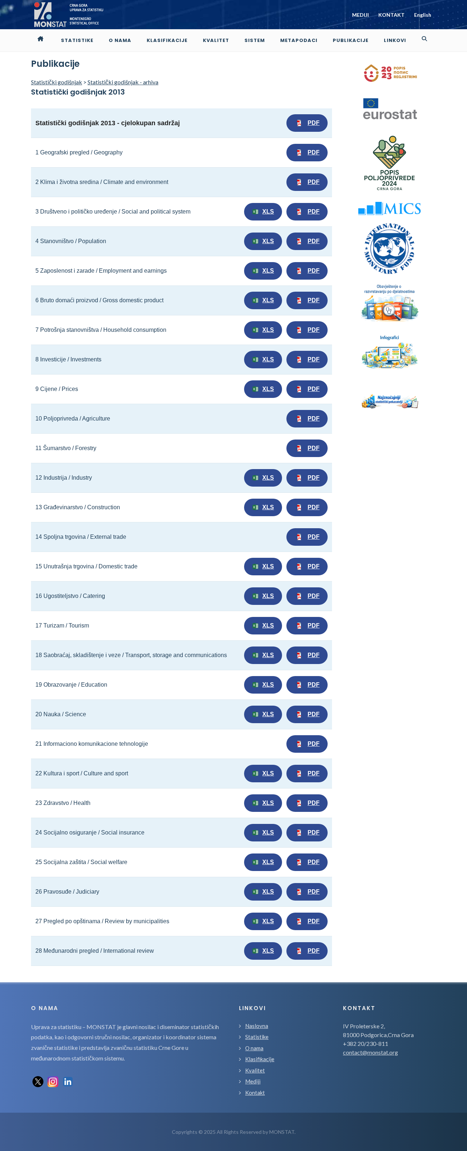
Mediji (252, 1081)
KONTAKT (391, 15)
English (422, 15)
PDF (314, 123)
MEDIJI (360, 15)
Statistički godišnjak (56, 81)
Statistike (257, 1036)
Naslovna (256, 1026)
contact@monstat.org (370, 1052)
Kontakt (255, 1092)
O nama (254, 1048)
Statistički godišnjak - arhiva (123, 81)
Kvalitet (255, 1070)
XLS (268, 211)
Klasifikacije (259, 1059)
